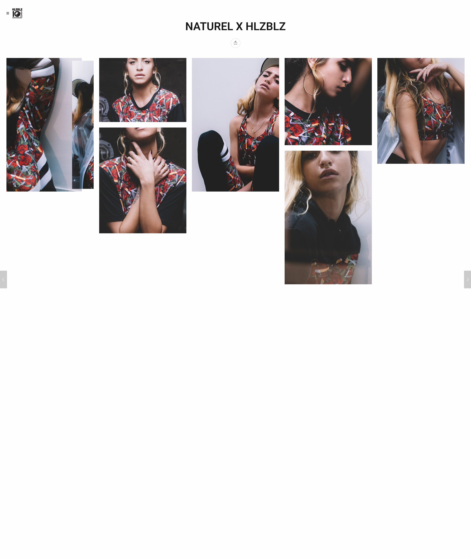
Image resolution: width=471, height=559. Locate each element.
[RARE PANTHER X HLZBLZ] (3, 279)
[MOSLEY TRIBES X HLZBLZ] (467, 279)
